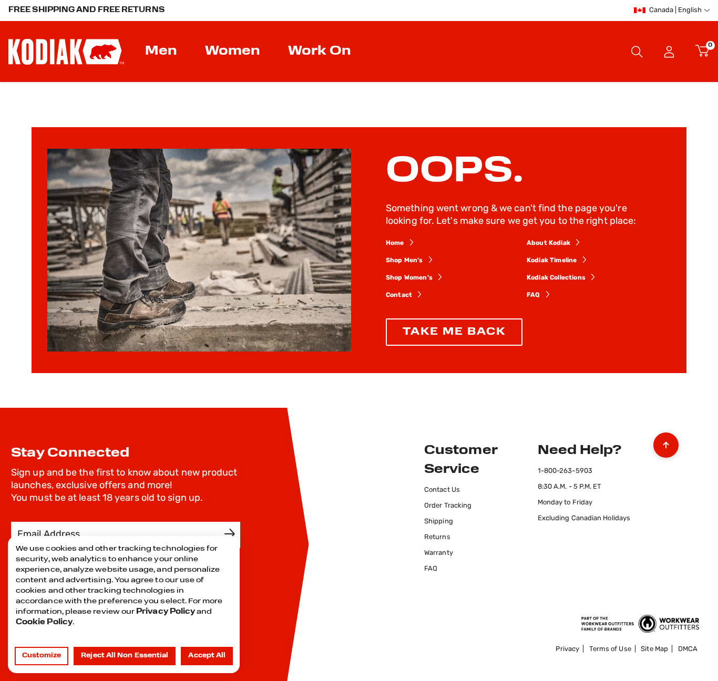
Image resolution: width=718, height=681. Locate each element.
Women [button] (232, 51)
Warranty (438, 553)
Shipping (438, 521)
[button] (669, 51)
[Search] (637, 51)
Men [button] (161, 51)
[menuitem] (162, 51)
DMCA (688, 649)
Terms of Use (610, 649)
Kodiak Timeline (552, 260)
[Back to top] (666, 442)
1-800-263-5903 (565, 471)
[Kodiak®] (66, 51)
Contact (399, 295)
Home (395, 243)
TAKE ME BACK (454, 332)
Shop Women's (409, 278)
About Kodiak (548, 243)
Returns (437, 537)
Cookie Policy (44, 622)
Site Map (654, 649)
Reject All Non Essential (124, 656)
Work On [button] (319, 51)
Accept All (206, 656)
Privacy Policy (165, 612)
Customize (41, 656)
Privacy (567, 649)
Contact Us (442, 490)
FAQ (533, 295)
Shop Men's (404, 260)
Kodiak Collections (556, 278)
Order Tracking (447, 505)
